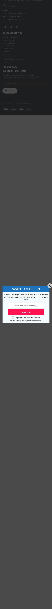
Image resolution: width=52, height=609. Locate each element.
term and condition (33, 317)
